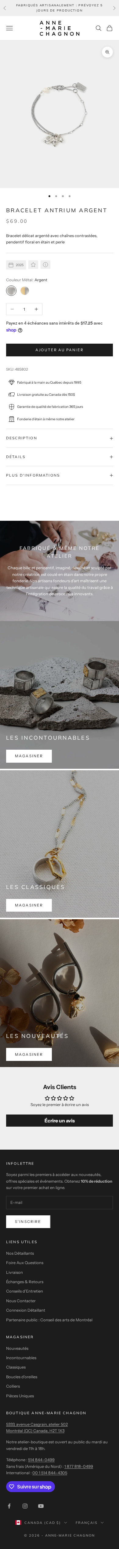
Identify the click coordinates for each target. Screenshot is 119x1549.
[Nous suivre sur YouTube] (41, 1506)
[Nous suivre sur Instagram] (25, 1506)
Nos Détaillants (20, 1253)
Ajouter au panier (59, 350)
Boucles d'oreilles (21, 1376)
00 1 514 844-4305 (49, 1472)
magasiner (29, 756)
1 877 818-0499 (78, 1466)
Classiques (16, 1367)
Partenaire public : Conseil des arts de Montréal (49, 1319)
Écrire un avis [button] (60, 1121)
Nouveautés (17, 1348)
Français (87, 1523)
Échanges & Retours (24, 1281)
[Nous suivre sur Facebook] (9, 1506)
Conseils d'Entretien (24, 1291)
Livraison (14, 1272)
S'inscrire (28, 1221)
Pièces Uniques (20, 1395)
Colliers (13, 1386)
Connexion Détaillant (25, 1310)
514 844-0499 (41, 1459)
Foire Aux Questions (24, 1262)
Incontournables (21, 1357)
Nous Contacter (21, 1300)
